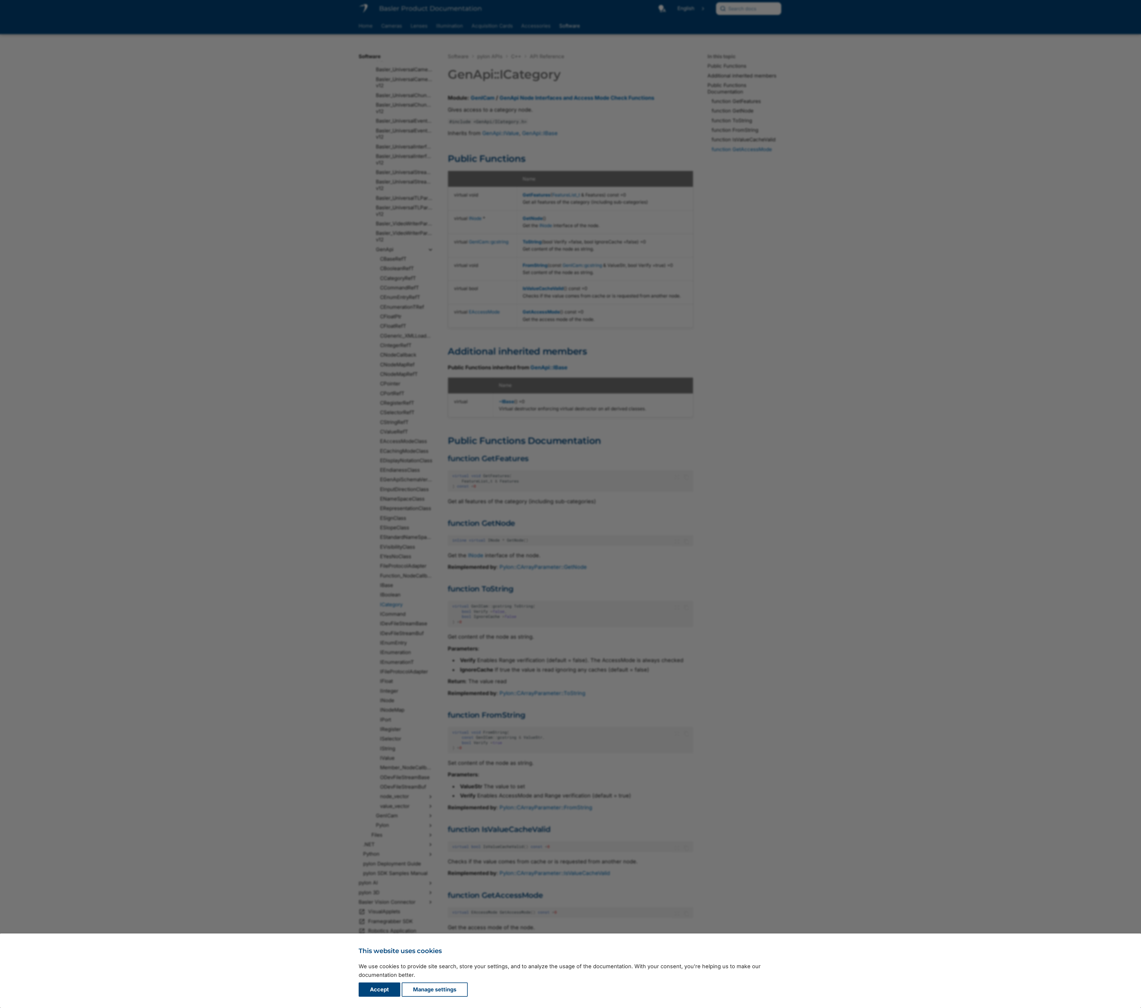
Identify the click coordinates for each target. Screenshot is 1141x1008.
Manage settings (434, 989)
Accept (379, 989)
